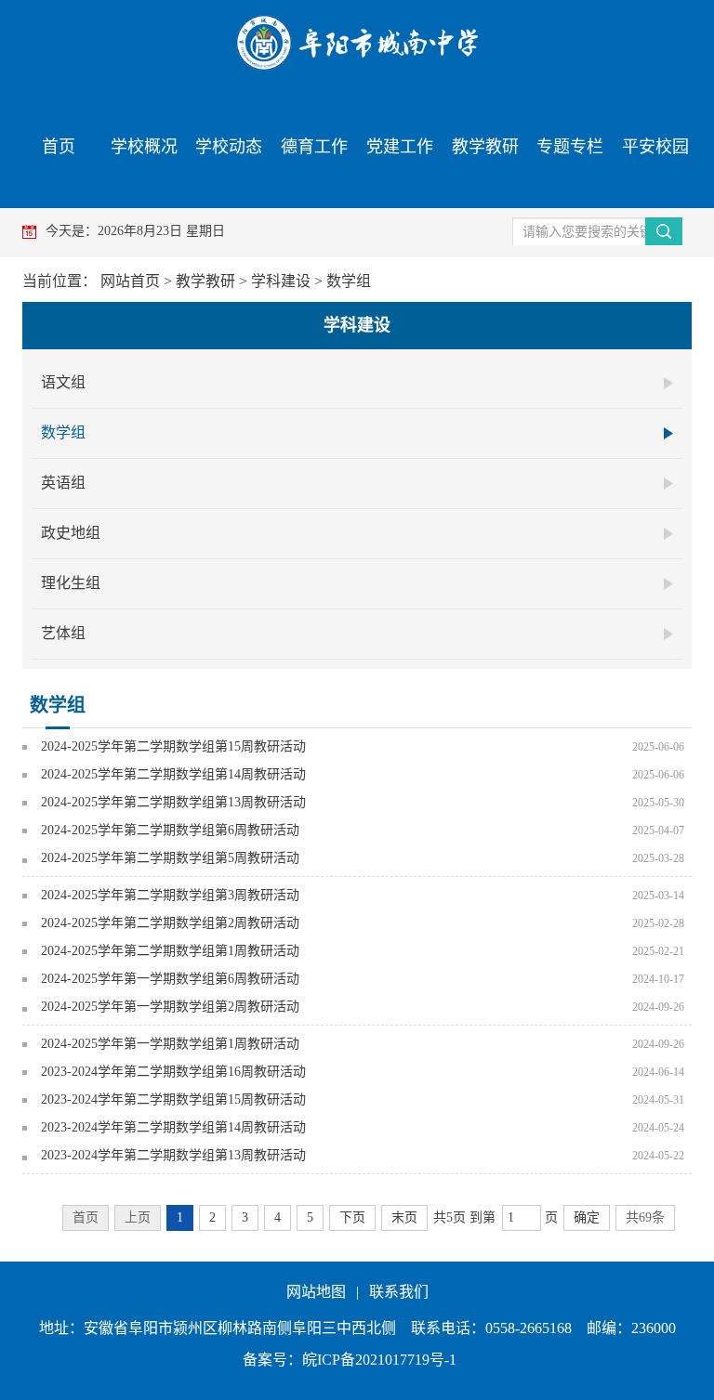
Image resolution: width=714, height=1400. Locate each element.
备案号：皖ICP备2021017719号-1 (349, 1359)
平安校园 (655, 146)
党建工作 (399, 146)
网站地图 (316, 1292)
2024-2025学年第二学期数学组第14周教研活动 (173, 774)
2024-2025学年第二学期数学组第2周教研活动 (170, 923)
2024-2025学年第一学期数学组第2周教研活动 (170, 1007)
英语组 (63, 483)
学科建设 (281, 281)
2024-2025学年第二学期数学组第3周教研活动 (170, 895)
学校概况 (144, 146)
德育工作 (314, 146)
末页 (404, 1217)
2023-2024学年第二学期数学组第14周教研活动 (173, 1127)
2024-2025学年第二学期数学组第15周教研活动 (173, 746)
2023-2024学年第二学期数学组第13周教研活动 (173, 1155)
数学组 (348, 281)
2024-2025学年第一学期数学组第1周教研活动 (170, 1044)
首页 (58, 146)
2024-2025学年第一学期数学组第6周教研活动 (170, 979)
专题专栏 (569, 146)
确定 (587, 1217)
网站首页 (130, 281)
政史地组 (70, 533)
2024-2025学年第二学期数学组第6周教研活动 (170, 830)
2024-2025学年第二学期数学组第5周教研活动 (170, 858)
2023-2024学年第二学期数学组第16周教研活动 (173, 1072)
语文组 (63, 382)
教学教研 (485, 146)
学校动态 (228, 146)
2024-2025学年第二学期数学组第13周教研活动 (173, 802)
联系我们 (399, 1292)
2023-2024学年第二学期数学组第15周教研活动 (173, 1099)
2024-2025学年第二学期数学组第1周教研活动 (170, 951)
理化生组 (70, 583)
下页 (352, 1217)
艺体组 (63, 633)
